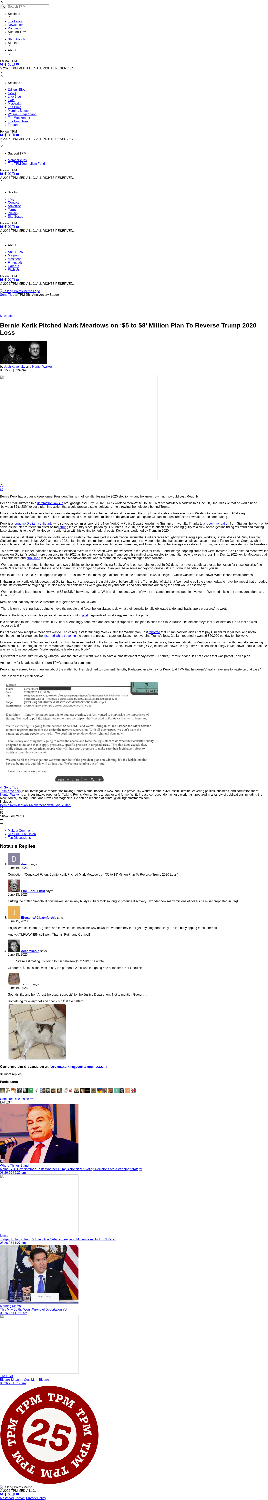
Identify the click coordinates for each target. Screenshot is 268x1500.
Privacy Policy (36, 1498)
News (12, 93)
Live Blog (14, 96)
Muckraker (15, 103)
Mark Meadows (41, 805)
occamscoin (30, 951)
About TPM (16, 252)
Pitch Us (14, 269)
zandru (26, 984)
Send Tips (7, 294)
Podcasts (14, 28)
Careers (13, 266)
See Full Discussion (22, 834)
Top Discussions (19, 837)
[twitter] (9, 1494)
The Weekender (19, 117)
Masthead (15, 259)
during (63, 527)
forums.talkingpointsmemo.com (78, 1066)
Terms (12, 209)
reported (154, 632)
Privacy (13, 213)
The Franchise (18, 121)
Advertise (14, 206)
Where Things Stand (22, 114)
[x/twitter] (10, 64)
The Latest (15, 21)
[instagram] (13, 64)
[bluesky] (1, 64)
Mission (13, 255)
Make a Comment (20, 830)
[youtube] (17, 64)
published (33, 558)
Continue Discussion (15, 1099)
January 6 (24, 805)
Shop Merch (16, 39)
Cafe (11, 100)
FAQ (11, 199)
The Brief (14, 107)
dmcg (25, 864)
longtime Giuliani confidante (33, 523)
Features (14, 124)
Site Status (15, 216)
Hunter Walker (42, 366)
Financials (15, 262)
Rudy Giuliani (61, 805)
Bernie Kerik (8, 805)
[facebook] (5, 64)
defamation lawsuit (50, 503)
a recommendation (216, 523)
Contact (13, 202)
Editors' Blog (17, 89)
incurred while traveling (60, 635)
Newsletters (16, 24)
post (85, 615)
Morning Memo (18, 110)
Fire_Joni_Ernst (33, 891)
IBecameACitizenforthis (38, 917)
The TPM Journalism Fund (26, 163)
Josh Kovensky (14, 366)
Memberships (17, 160)
